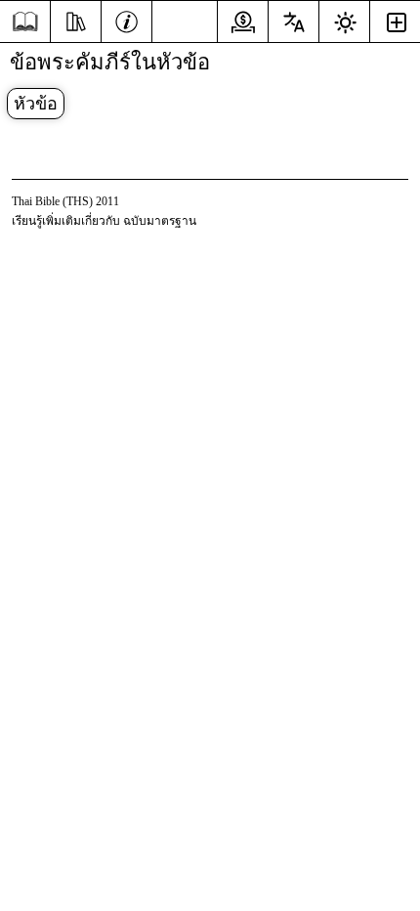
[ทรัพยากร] (76, 19)
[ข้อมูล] (126, 19)
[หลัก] (25, 22)
